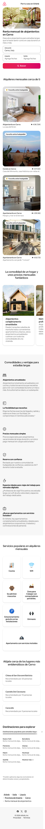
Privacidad (17, 818)
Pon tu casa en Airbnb (30, 4)
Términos (26, 818)
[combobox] (22, 50)
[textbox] (12, 58)
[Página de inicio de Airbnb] (4, 3)
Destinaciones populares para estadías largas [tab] (20, 732)
